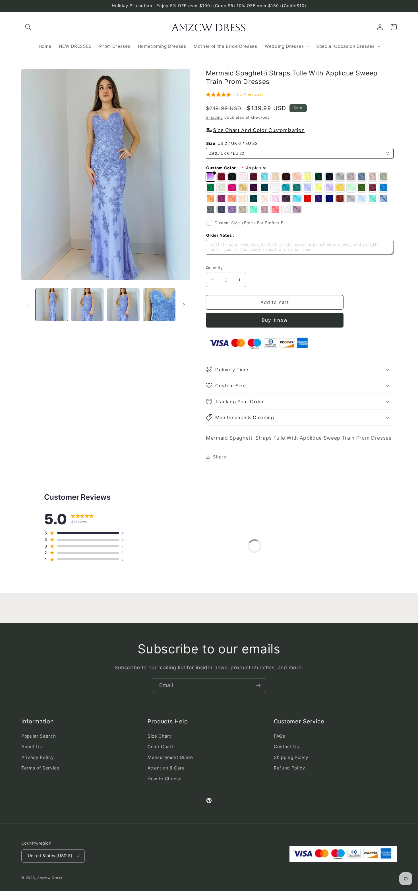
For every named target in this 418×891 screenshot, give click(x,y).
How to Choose (165, 778)
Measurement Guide (170, 757)
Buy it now (275, 320)
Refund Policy (289, 768)
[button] (28, 27)
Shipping (214, 117)
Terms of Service (40, 768)
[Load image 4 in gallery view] (159, 304)
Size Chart (159, 736)
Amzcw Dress (49, 878)
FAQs (279, 736)
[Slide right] (184, 304)
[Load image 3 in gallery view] (123, 304)
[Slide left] (27, 304)
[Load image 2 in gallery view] (87, 304)
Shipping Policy (291, 757)
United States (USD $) (50, 855)
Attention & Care (166, 768)
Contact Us (286, 746)
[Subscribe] (258, 685)
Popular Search (38, 736)
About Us (31, 746)
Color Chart (161, 746)
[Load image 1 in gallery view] (52, 304)
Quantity (214, 267)
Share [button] (219, 456)
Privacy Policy (37, 757)
